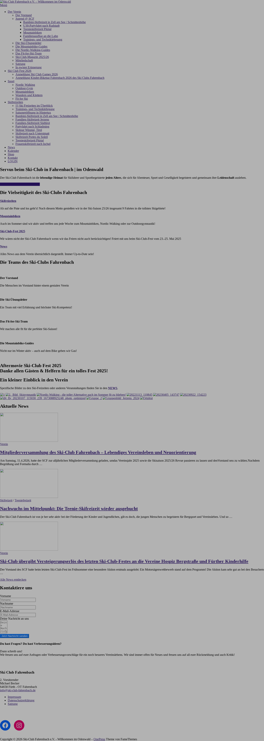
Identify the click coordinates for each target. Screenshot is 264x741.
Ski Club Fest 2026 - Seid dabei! (20, 184)
